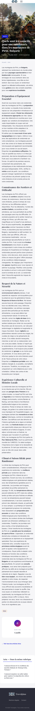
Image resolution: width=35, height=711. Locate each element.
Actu (5, 36)
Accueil (4, 62)
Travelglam (21, 694)
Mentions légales (14, 700)
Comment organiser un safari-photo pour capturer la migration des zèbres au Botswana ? (16, 676)
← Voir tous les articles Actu (11, 644)
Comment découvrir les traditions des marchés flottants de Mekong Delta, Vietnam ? (16, 668)
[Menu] (21, 1)
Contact (23, 700)
